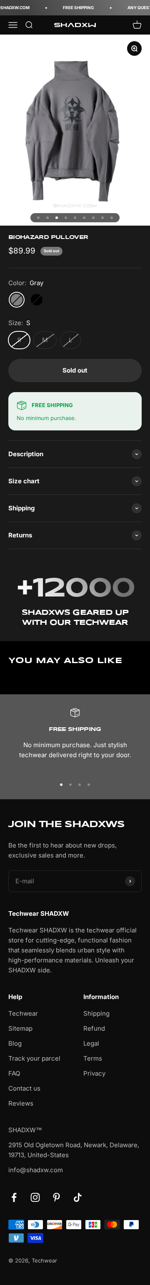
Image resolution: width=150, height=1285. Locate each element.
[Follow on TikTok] (77, 1197)
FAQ (14, 1073)
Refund (94, 1028)
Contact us (24, 1088)
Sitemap (20, 1028)
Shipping (96, 1013)
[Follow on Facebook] (14, 1197)
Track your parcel (34, 1058)
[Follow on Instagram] (35, 1197)
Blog (15, 1043)
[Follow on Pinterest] (56, 1197)
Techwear (23, 1013)
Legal (91, 1043)
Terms (92, 1058)
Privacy (94, 1073)
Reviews (20, 1103)
